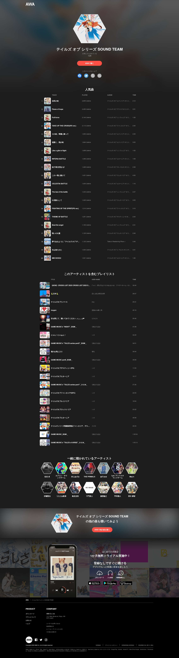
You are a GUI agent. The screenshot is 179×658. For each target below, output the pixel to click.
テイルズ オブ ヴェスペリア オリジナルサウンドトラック (126, 175)
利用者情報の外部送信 (128, 645)
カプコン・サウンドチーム (61, 476)
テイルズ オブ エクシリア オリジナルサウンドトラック (125, 101)
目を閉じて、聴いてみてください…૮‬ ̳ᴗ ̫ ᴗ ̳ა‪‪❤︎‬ (67, 318)
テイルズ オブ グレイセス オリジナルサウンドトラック (125, 167)
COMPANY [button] (51, 609)
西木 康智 (131, 496)
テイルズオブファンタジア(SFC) (63, 393)
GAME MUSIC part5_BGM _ (61, 360)
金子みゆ (103, 476)
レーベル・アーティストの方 (54, 629)
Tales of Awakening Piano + (116, 241)
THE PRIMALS (89, 476)
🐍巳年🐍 (54, 293)
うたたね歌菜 (61, 496)
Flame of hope (57, 109)
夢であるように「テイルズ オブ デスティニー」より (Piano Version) (77, 241)
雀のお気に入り (57, 351)
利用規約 (98, 645)
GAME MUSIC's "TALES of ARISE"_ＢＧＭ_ (68, 442)
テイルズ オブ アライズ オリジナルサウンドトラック (124, 109)
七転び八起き (96, 327)
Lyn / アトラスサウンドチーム (117, 476)
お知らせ (28, 620)
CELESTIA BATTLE (59, 183)
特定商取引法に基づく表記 (145, 645)
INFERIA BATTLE (59, 159)
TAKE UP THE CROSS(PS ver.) (64, 125)
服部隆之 (103, 496)
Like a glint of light (59, 150)
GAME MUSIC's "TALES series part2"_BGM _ (68, 343)
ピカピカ (95, 318)
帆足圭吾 (75, 496)
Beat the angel (57, 225)
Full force (55, 117)
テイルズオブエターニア (60, 376)
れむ (93, 302)
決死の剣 (55, 101)
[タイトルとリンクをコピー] (93, 76)
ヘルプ (28, 624)
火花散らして (57, 200)
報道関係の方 (50, 626)
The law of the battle (60, 192)
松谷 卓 (47, 476)
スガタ (94, 426)
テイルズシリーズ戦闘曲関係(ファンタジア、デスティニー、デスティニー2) (79, 426)
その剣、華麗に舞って (60, 134)
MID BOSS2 (56, 258)
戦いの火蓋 (56, 233)
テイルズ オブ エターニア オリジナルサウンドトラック (125, 159)
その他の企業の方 (51, 632)
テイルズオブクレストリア (61, 409)
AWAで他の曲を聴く (102, 529)
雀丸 (93, 351)
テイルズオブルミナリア (60, 401)
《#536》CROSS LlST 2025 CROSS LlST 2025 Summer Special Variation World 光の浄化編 (86, 285)
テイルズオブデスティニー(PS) (62, 368)
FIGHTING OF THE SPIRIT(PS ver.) (65, 208)
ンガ (93, 335)
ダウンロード (30, 614)
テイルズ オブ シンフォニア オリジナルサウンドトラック (126, 117)
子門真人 (89, 496)
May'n (131, 476)
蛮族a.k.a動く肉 (97, 310)
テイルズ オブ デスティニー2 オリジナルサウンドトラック (126, 217)
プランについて (31, 617)
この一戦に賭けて (58, 175)
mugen (53, 310)
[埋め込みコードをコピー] (99, 76)
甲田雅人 (117, 496)
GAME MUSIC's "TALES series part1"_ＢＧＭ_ (69, 384)
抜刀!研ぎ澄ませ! (58, 167)
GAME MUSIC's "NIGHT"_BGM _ (63, 326)
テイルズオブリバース (59, 302)
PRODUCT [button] (30, 609)
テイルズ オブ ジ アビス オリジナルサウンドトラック (124, 250)
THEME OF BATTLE (60, 216)
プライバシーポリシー (111, 645)
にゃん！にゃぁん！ (58, 335)
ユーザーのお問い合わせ (53, 623)
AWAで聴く (89, 63)
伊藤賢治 (47, 496)
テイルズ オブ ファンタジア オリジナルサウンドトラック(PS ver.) (129, 126)
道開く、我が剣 (58, 142)
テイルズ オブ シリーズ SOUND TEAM (42, 600)
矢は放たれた (57, 250)
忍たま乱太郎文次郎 (98, 294)
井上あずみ (75, 476)
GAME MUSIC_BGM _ (59, 434)
